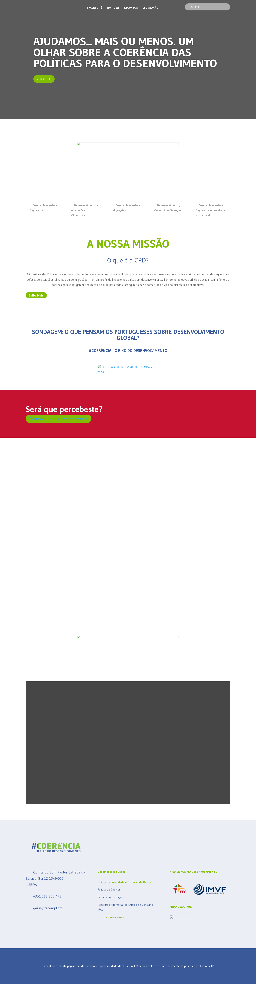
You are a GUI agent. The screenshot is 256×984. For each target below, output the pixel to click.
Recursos (131, 7)
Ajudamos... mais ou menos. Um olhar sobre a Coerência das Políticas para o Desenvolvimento (125, 52)
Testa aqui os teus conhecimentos (58, 418)
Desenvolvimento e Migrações (126, 207)
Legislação (150, 7)
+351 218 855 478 (47, 896)
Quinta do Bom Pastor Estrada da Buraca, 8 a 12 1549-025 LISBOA (55, 878)
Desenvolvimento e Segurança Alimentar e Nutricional (210, 210)
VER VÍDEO (44, 79)
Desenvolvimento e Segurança (43, 207)
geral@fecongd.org (48, 908)
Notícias (113, 7)
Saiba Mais (36, 295)
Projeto (93, 7)
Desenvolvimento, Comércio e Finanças (167, 207)
